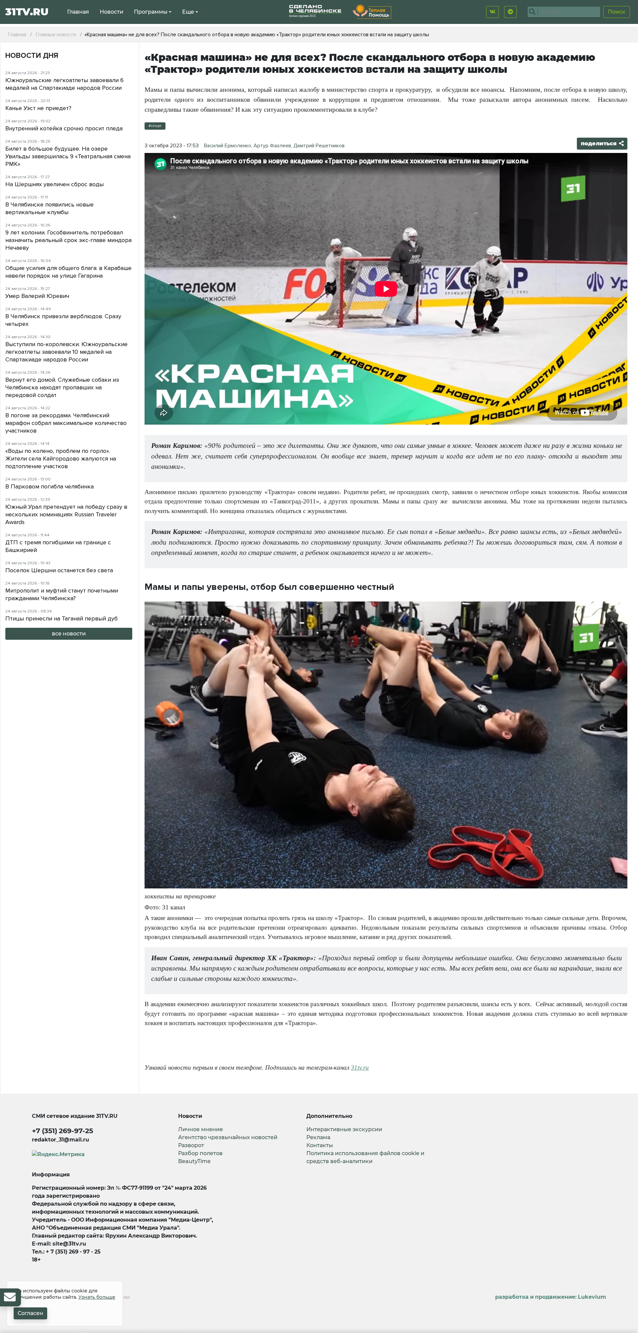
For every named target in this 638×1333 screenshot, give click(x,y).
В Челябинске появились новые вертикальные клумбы (49, 208)
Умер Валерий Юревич (37, 296)
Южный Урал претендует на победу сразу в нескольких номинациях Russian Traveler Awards (66, 514)
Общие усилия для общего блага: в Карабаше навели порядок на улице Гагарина (68, 271)
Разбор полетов (200, 1153)
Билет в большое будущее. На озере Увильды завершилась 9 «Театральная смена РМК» (68, 156)
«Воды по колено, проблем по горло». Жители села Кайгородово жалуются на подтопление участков (60, 458)
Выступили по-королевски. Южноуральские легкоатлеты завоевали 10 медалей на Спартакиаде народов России (66, 351)
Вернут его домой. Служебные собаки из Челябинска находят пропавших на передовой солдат (62, 387)
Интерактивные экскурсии (344, 1129)
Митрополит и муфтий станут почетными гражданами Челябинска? (61, 594)
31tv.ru (360, 1067)
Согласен (30, 1313)
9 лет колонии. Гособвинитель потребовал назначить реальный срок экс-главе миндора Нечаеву (68, 240)
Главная (78, 12)
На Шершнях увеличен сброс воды (54, 184)
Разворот (191, 1145)
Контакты (319, 1145)
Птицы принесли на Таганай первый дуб (61, 618)
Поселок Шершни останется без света (59, 570)
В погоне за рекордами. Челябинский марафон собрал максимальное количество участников (66, 423)
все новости (69, 633)
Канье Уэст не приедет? (38, 108)
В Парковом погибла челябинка (49, 486)
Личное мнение (200, 1129)
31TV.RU (27, 12)
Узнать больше (96, 1297)
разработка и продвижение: (550, 1297)
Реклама (318, 1137)
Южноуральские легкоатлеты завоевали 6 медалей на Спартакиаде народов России (64, 83)
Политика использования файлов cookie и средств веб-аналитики (365, 1157)
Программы (150, 12)
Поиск (616, 12)
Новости (111, 12)
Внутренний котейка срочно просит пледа (64, 128)
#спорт (155, 125)
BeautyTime (194, 1161)
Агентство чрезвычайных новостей (227, 1137)
